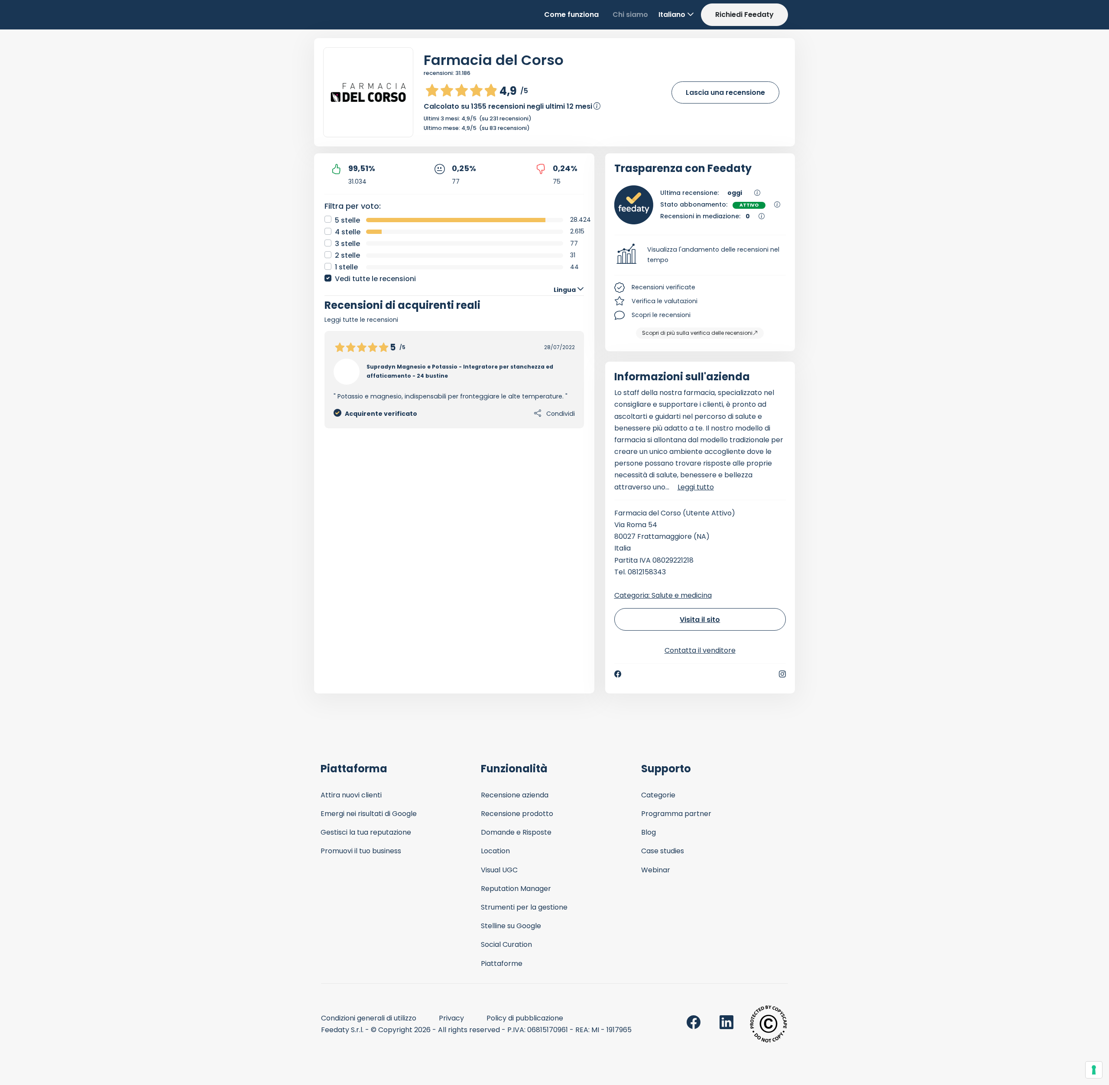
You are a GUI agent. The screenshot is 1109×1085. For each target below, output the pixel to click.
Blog (648, 832)
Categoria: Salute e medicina (663, 595)
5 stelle (347, 220)
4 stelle (347, 232)
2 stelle (347, 255)
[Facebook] (617, 673)
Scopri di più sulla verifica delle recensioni (697, 333)
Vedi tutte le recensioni (375, 279)
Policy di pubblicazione (524, 1018)
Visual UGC (499, 870)
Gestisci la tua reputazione (366, 832)
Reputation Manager (516, 889)
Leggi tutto (696, 487)
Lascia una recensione (725, 92)
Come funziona (571, 14)
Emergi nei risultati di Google (369, 814)
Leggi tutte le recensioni (361, 319)
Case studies (662, 851)
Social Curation (506, 944)
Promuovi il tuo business (361, 851)
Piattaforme (501, 963)
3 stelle (347, 244)
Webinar (655, 870)
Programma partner (676, 814)
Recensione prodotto (517, 814)
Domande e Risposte (516, 832)
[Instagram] (782, 673)
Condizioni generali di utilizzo (368, 1018)
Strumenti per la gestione (524, 907)
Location (495, 851)
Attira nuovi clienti (351, 795)
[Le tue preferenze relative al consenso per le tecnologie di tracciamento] (1094, 1070)
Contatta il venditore (700, 650)
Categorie (658, 795)
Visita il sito (700, 620)
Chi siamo (630, 14)
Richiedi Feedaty (744, 14)
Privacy (451, 1018)
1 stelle (346, 267)
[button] (700, 255)
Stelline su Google (511, 926)
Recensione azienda (514, 795)
